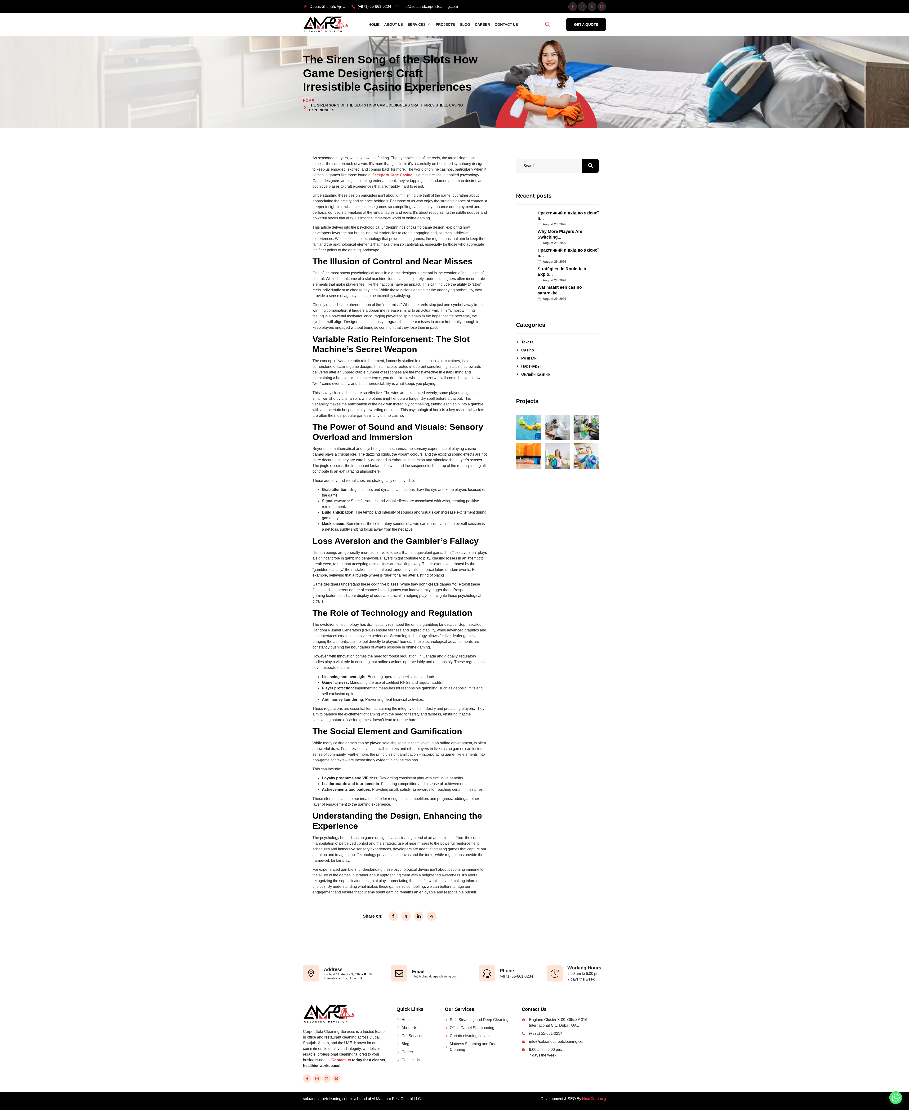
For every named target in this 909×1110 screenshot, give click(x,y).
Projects (445, 24)
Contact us (341, 1060)
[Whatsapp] (895, 1097)
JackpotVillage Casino (392, 175)
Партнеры (531, 366)
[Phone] (487, 973)
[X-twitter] (592, 6)
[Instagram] (582, 6)
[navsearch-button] (547, 24)
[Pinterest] (601, 6)
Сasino (527, 350)
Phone (507, 970)
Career (482, 24)
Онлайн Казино (535, 374)
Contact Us (506, 24)
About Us (393, 24)
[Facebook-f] (572, 6)
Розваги (529, 358)
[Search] (590, 166)
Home (374, 24)
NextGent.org (594, 1099)
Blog (465, 24)
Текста (527, 342)
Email (418, 971)
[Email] (399, 973)
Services (417, 24)
